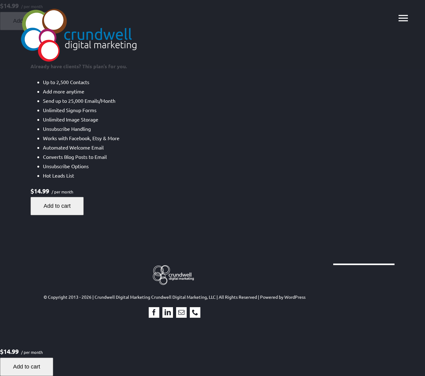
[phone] (195, 312)
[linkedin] (167, 312)
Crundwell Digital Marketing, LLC (183, 297)
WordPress (295, 297)
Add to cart (57, 206)
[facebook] (154, 312)
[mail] (181, 312)
